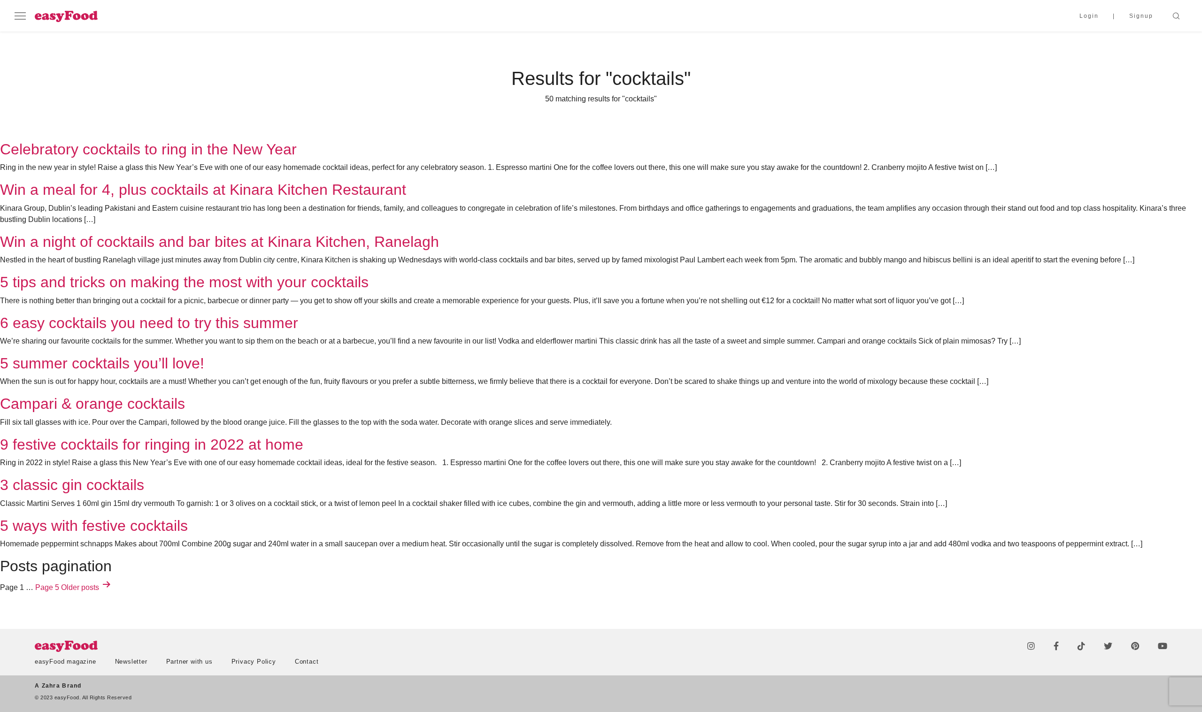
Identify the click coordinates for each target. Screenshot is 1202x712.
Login (1089, 16)
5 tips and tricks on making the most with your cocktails (184, 282)
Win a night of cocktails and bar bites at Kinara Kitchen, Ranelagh (219, 241)
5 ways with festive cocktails (94, 525)
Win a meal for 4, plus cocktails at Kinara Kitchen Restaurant (203, 189)
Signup (1141, 16)
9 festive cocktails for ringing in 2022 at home (151, 444)
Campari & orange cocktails (92, 403)
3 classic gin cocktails (72, 484)
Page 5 (47, 587)
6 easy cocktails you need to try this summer (149, 322)
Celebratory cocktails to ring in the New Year (148, 149)
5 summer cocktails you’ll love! (102, 363)
